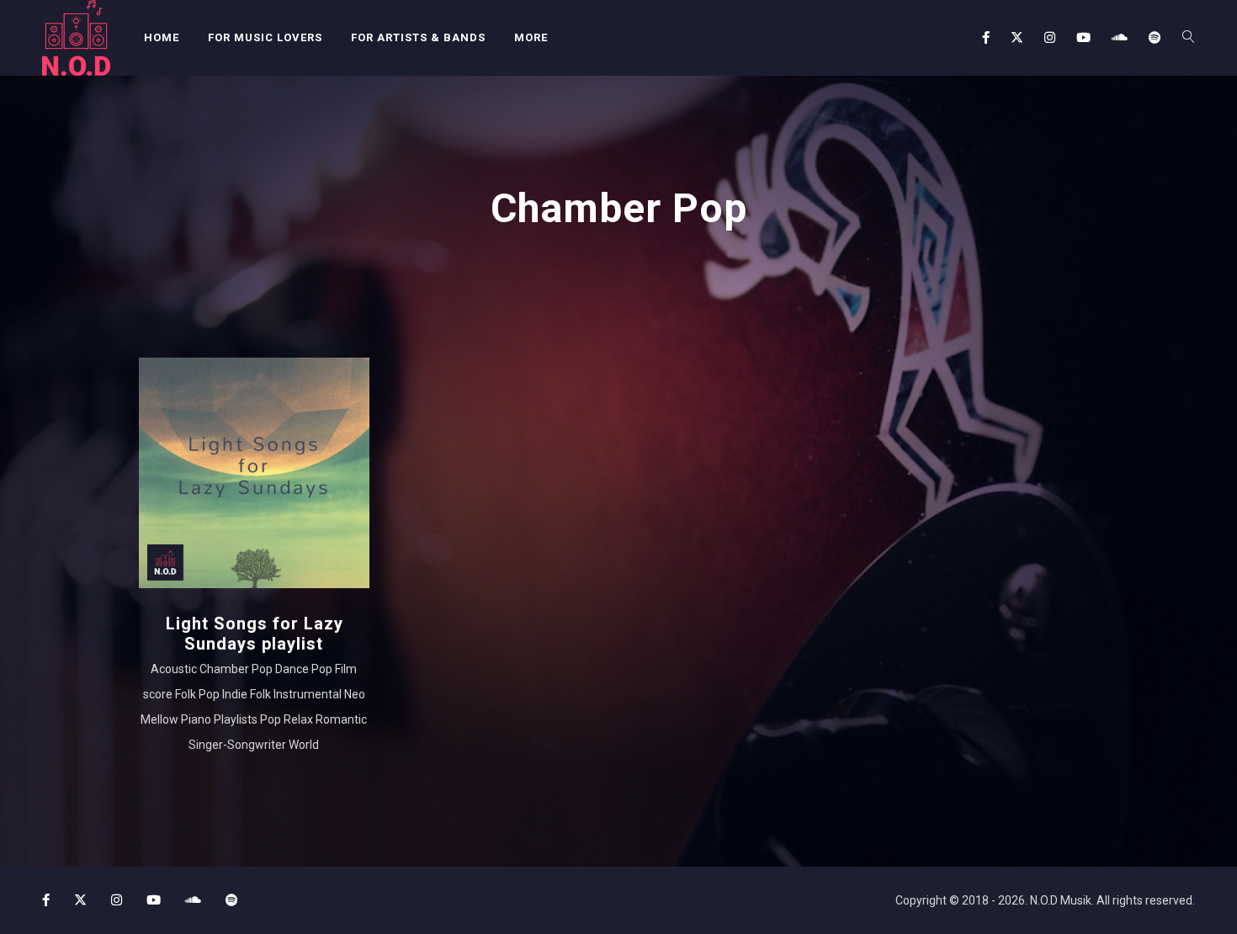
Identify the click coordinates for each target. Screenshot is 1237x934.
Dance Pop (303, 669)
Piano (196, 719)
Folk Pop (197, 694)
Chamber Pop (236, 669)
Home (161, 37)
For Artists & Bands (418, 37)
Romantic (341, 719)
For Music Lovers (265, 37)
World (304, 744)
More (531, 37)
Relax (298, 719)
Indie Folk (246, 694)
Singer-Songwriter (237, 744)
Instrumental (307, 694)
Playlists (235, 719)
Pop (270, 719)
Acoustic (174, 669)
